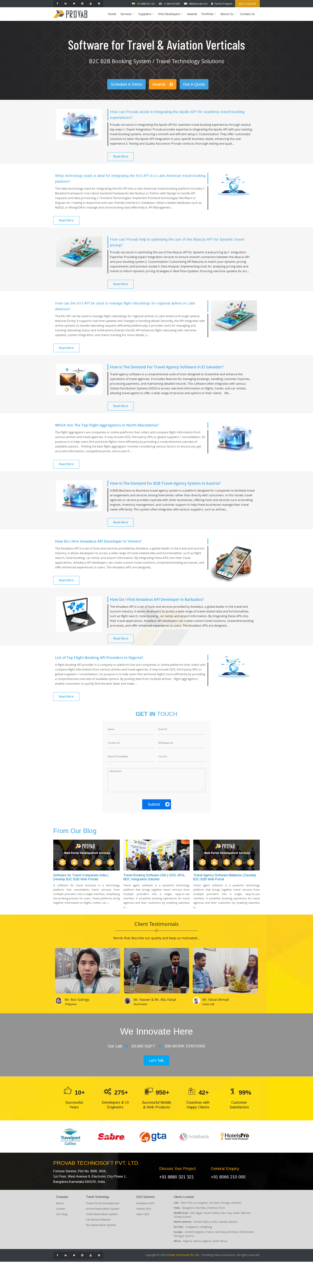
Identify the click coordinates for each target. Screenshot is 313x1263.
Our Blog (61, 1214)
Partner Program (223, 3)
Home (112, 14)
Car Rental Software (98, 1219)
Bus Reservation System (101, 1225)
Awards (192, 14)
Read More (120, 156)
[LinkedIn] (66, 3)
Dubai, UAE (208, 1004)
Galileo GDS (143, 1208)
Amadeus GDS (145, 1203)
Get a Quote (247, 3)
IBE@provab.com (198, 3)
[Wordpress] (82, 3)
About (60, 1203)
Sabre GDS (142, 1214)
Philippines (70, 1004)
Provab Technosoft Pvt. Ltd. (183, 1255)
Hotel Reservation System (102, 1214)
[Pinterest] (99, 3)
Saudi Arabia (140, 1004)
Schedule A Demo (126, 84)
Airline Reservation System (102, 1208)
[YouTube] (91, 3)
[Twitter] (74, 3)
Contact (60, 1208)
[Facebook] (57, 3)
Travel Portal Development (102, 1203)
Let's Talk (156, 1060)
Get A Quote (194, 84)
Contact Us (247, 14)
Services (127, 16)
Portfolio (209, 16)
